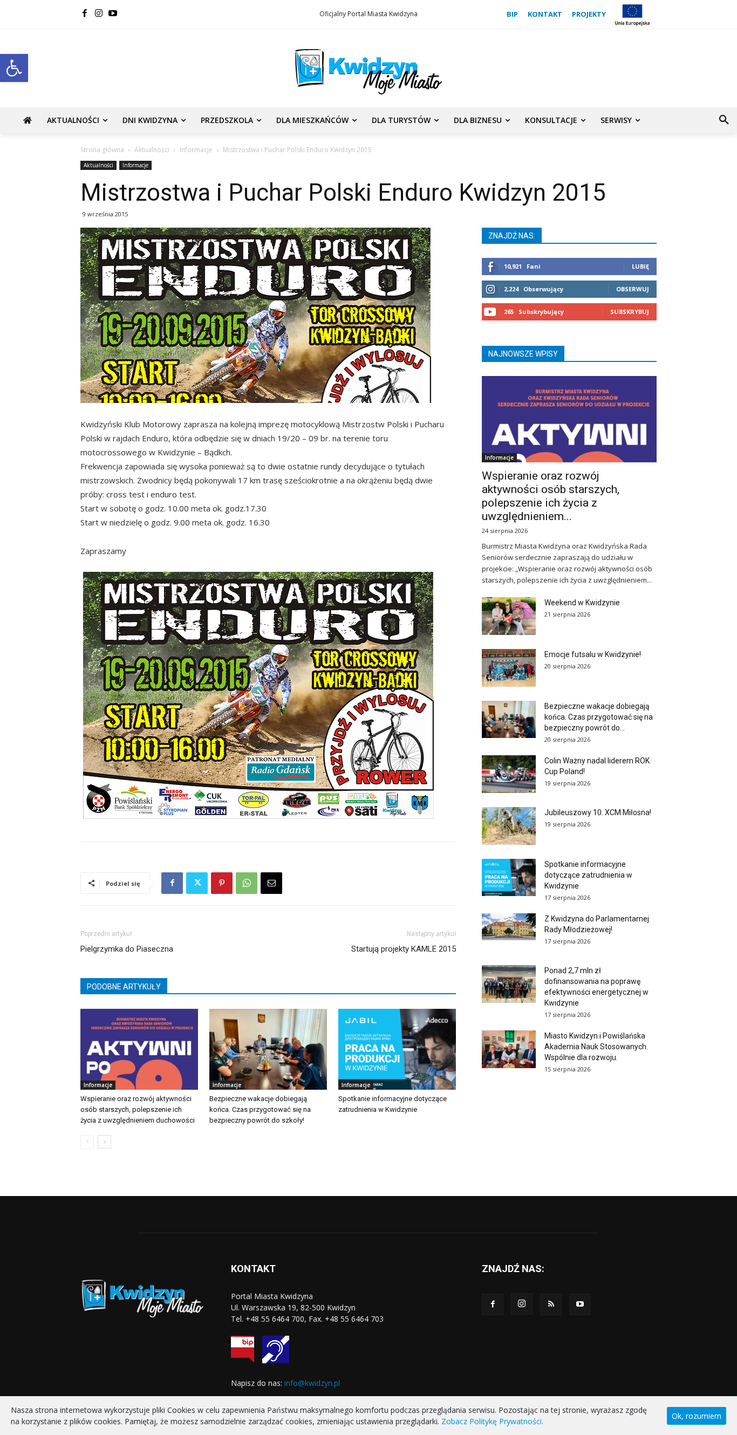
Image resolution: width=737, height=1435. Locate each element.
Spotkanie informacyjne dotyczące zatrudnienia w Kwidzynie (588, 875)
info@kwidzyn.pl (312, 1383)
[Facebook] (84, 13)
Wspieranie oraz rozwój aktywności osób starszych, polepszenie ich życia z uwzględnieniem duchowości (137, 1109)
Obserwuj (632, 289)
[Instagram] (98, 13)
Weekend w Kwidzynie (582, 602)
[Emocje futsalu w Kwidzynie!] (509, 668)
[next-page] (104, 1142)
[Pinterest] (222, 883)
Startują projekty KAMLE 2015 (403, 949)
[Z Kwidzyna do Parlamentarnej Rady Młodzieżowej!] (509, 926)
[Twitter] (197, 883)
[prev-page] (87, 1142)
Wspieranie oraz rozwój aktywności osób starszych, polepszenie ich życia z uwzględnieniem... (550, 496)
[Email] (271, 883)
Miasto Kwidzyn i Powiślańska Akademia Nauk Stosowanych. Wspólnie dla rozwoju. (596, 1046)
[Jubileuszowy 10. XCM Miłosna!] (509, 826)
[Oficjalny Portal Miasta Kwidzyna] (368, 71)
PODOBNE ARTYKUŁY (124, 986)
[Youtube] (112, 13)
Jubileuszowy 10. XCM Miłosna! (597, 812)
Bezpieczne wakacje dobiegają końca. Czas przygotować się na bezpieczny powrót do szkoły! (260, 1109)
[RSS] (551, 1304)
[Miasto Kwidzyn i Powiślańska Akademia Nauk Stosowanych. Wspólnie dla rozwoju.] (509, 1049)
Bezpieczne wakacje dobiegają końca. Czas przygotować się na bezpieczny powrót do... (598, 717)
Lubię (640, 266)
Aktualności (151, 149)
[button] (14, 68)
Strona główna (102, 149)
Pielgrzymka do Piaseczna (126, 949)
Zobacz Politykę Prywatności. (492, 1421)
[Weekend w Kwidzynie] (509, 616)
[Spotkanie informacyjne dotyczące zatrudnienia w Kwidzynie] (397, 1049)
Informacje (196, 149)
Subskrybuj (629, 312)
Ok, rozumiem (696, 1416)
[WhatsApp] (246, 883)
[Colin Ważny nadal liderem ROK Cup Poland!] (509, 774)
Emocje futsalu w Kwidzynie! (592, 654)
